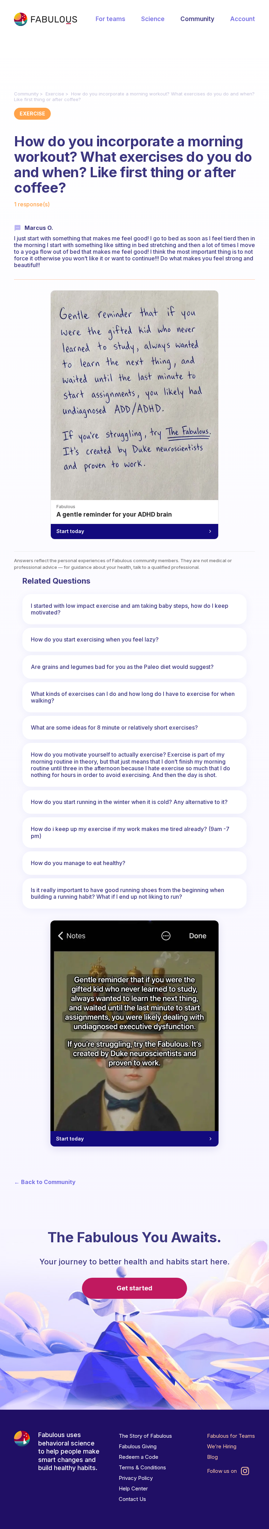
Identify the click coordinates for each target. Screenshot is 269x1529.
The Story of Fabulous (145, 1435)
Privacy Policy (136, 1478)
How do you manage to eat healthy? (78, 862)
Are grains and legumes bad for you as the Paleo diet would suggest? (122, 666)
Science (153, 18)
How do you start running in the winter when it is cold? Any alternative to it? (129, 801)
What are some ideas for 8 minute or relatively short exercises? (114, 727)
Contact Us (132, 1499)
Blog (212, 1457)
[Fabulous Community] (45, 19)
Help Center (133, 1488)
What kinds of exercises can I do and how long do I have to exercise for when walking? (133, 697)
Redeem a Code (138, 1457)
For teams (110, 18)
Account (242, 18)
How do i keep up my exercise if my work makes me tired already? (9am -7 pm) (130, 832)
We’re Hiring (221, 1446)
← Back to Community (45, 1182)
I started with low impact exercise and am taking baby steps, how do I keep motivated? (129, 609)
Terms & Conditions (142, 1467)
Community (197, 18)
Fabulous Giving (138, 1446)
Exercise (55, 94)
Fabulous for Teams (231, 1435)
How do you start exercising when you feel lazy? (95, 639)
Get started (134, 1288)
